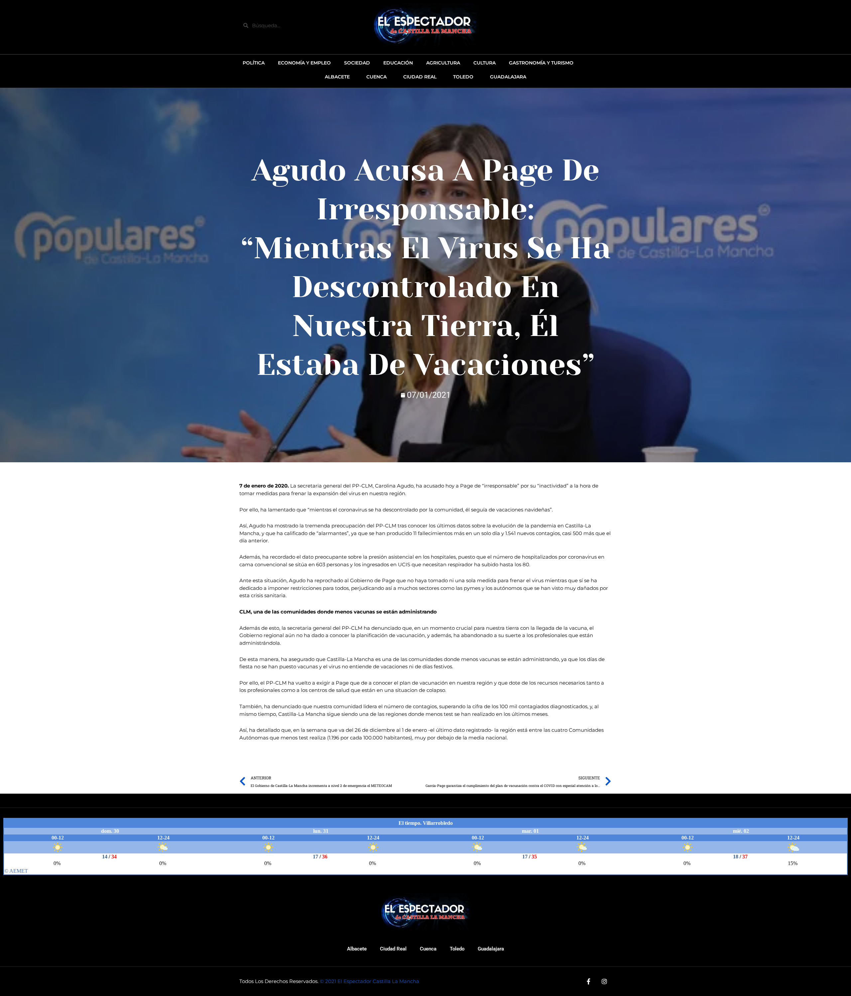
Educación (398, 63)
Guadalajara (491, 949)
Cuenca (428, 949)
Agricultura (443, 63)
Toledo (457, 949)
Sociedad (357, 63)
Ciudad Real (393, 949)
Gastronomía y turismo (541, 63)
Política (254, 63)
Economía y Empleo (304, 63)
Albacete (357, 949)
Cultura (484, 63)
